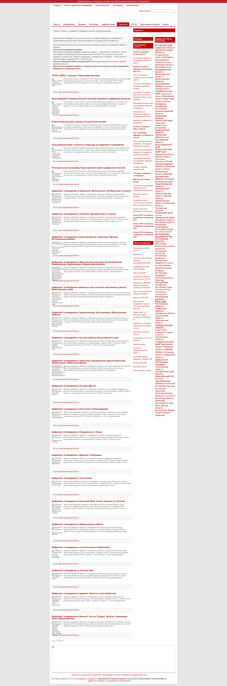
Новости (56, 24)
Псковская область (165, 220)
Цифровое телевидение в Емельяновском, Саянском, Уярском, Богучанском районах (85, 238)
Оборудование (69, 24)
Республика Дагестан (160, 244)
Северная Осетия (163, 332)
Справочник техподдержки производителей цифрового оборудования (143, 188)
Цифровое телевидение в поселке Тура (72, 570)
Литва (167, 169)
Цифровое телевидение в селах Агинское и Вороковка (81, 547)
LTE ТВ (134, 24)
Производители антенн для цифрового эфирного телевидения (142, 161)
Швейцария (160, 396)
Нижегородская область (163, 185)
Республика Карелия (161, 261)
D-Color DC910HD (140, 363)
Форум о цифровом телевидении (78, 5)
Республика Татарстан (161, 283)
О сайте (117, 675)
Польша (158, 215)
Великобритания (163, 67)
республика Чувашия (162, 414)
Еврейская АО (162, 89)
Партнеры (97, 675)
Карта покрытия (102, 5)
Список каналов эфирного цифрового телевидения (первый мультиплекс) (143, 143)
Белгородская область (162, 61)
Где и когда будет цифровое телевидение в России (143, 135)
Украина (160, 364)
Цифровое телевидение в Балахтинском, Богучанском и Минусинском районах (89, 313)
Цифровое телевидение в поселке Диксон (74, 386)
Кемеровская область (162, 131)
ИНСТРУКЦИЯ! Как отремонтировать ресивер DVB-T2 (143, 77)
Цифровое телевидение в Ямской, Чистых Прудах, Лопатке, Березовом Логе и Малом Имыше (89, 617)
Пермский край (164, 212)
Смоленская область (161, 338)
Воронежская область (162, 84)
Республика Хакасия (161, 297)
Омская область (163, 197)
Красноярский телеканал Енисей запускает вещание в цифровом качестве (91, 99)
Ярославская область (161, 406)
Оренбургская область (162, 202)
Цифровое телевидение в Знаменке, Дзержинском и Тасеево (84, 214)
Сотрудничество (86, 675)
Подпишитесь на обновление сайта (67, 69)
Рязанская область (160, 309)
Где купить (123, 24)
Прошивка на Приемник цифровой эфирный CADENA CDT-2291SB (142, 285)
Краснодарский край (163, 145)
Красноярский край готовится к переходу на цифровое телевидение (88, 145)
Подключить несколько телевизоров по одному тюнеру (142, 325)
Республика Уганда (162, 290)
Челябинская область (162, 382)
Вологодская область (162, 80)
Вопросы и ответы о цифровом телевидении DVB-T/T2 (142, 69)
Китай (166, 137)
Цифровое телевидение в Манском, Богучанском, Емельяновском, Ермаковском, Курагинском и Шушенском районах (87, 263)
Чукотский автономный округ (164, 392)
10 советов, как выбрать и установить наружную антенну (142, 86)
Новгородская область (162, 189)
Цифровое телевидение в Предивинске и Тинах (77, 432)
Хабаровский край (164, 371)
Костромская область (161, 140)
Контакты (75, 675)
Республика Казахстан (160, 252)
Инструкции (93, 24)
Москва (168, 173)
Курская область (163, 156)
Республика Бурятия (161, 240)
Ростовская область (161, 305)
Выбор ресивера (139, 344)
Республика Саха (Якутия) (164, 278)
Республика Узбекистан (160, 293)
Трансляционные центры (149, 24)
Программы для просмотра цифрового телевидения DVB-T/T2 (141, 114)
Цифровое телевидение (88, 679)
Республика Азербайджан (161, 225)
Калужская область (161, 117)
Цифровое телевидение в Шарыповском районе (77, 524)
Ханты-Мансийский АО (164, 375)
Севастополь (161, 330)
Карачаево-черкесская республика (160, 125)
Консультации (133, 5)
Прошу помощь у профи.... (143, 370)
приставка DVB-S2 (140, 367)
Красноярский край (66, 92)
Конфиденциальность (139, 675)
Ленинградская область (164, 165)
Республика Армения (163, 232)
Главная (56, 5)
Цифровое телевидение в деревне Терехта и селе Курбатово (84, 593)
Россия (76, 92)
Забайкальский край (163, 92)
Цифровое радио (108, 24)
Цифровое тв (138, 254)
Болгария (167, 62)
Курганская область (164, 154)
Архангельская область (164, 51)
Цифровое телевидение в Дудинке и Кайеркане (77, 455)
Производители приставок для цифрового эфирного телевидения (143, 105)
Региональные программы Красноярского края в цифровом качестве (88, 168)
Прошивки (82, 24)
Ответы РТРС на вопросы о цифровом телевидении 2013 (143, 217)
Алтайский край (163, 45)
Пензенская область (161, 209)
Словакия (159, 335)
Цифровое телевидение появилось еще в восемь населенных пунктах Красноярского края (89, 288)
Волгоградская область (162, 75)
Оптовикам (118, 5)
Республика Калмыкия (160, 257)
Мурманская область (162, 177)
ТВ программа (107, 675)
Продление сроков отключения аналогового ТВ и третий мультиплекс (142, 203)
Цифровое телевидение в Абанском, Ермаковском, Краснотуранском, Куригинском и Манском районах (89, 362)
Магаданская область (161, 172)
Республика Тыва (163, 287)
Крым (164, 151)
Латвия (168, 161)
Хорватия (159, 379)
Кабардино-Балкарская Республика (161, 106)
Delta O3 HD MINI (139, 273)
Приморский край (164, 217)
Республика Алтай (164, 229)
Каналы (166, 24)
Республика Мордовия (161, 274)
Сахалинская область (162, 321)
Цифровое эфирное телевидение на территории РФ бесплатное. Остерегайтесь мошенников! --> (114, 1)
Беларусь (168, 57)
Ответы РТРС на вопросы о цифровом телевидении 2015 (143, 234)
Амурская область (165, 47)
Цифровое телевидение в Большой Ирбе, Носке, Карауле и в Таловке (88, 501)
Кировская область (161, 135)
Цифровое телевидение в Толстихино (72, 478)
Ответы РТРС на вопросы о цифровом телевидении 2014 (143, 226)
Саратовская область (161, 316)
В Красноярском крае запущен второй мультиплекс (79, 122)
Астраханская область (162, 56)
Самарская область (165, 313)
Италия (167, 101)
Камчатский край (164, 120)
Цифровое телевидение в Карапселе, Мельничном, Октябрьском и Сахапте (91, 191)
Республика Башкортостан (163, 235)
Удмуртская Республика (161, 360)
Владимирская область (163, 70)
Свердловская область (164, 326)
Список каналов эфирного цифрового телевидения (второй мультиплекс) (143, 152)
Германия (168, 86)
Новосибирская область (163, 194)
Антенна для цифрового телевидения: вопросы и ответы (142, 60)
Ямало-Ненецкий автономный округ (164, 400)
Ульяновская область (161, 368)
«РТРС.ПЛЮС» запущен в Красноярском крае (76, 75)
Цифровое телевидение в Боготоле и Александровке (80, 409)
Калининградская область (164, 112)
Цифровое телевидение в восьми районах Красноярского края (85, 338)
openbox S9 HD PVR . (141, 298)
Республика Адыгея (164, 222)
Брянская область (164, 65)
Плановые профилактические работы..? (140, 350)
